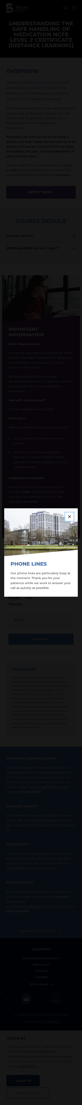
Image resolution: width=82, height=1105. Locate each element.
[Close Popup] (69, 517)
